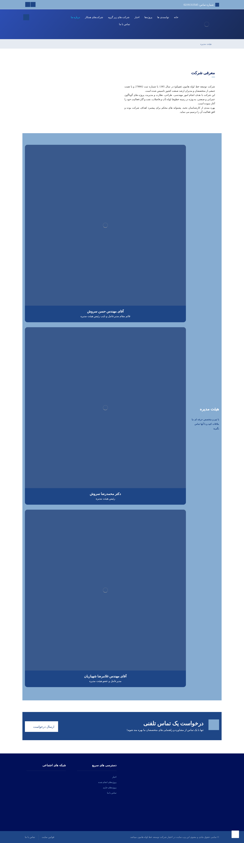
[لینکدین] (46, 777)
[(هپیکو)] (206, 24)
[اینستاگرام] (50, 777)
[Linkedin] (33, 4)
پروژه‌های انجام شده (107, 782)
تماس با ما (112, 793)
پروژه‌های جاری (110, 787)
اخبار (114, 777)
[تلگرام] (42, 777)
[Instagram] (27, 4)
